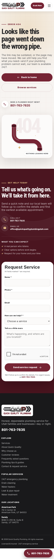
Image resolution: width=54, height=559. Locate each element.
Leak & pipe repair (11, 490)
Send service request (25, 367)
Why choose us (9, 451)
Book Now (37, 5)
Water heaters (8, 486)
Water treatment (9, 494)
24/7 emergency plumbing (15, 479)
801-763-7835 (28, 377)
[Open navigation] (49, 5)
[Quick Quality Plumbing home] (13, 5)
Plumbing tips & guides (13, 462)
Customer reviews (10, 454)
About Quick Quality (11, 447)
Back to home (29, 77)
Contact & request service (14, 466)
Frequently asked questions (15, 458)
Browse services (27, 87)
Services (6, 443)
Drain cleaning (8, 483)
